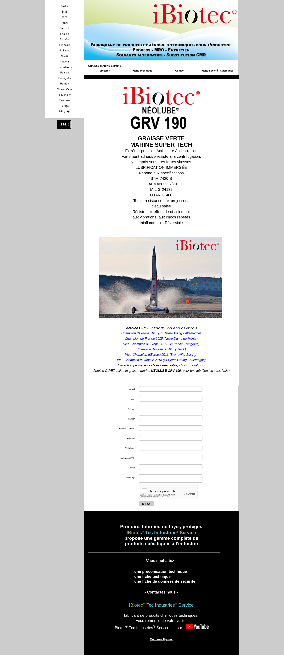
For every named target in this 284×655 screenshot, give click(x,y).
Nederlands (65, 67)
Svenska (64, 100)
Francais (64, 44)
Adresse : (131, 438)
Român (64, 83)
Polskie (64, 72)
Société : (132, 389)
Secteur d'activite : (127, 428)
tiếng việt (64, 111)
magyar (64, 61)
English (64, 33)
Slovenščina (64, 89)
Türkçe (64, 105)
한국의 (64, 55)
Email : (133, 468)
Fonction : (131, 419)
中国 (64, 17)
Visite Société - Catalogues (217, 70)
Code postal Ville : (128, 458)
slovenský (65, 94)
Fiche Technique (142, 70)
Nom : (133, 399)
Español (65, 39)
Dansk (64, 22)
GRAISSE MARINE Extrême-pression (105, 68)
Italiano (64, 50)
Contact (179, 70)
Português (64, 78)
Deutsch (65, 28)
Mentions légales (161, 639)
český (64, 6)
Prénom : (132, 409)
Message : (131, 477)
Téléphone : (130, 448)
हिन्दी (64, 11)
